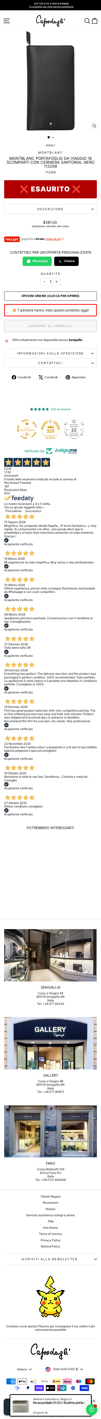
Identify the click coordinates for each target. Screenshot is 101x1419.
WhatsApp (40, 261)
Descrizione (50, 209)
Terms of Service (50, 1234)
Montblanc (50, 152)
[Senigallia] (50, 955)
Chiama (69, 261)
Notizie (50, 1209)
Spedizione (38, 226)
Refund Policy (50, 1246)
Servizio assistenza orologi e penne (50, 1215)
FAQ (50, 1221)
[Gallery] (50, 1043)
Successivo (33, 511)
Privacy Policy (51, 1240)
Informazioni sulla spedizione (50, 353)
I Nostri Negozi (50, 1196)
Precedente (14, 511)
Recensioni (50, 1202)
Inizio (49, 145)
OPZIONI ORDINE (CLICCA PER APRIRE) (50, 296)
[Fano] (50, 1131)
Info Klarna (50, 1227)
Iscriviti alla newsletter (49, 1259)
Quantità (50, 274)
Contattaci (50, 363)
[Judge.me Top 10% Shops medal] (76, 429)
